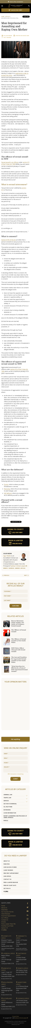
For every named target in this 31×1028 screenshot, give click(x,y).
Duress (6, 484)
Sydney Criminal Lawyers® (21, 1018)
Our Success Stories (10, 867)
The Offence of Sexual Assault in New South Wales (18, 640)
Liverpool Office (9, 953)
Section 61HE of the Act (8, 240)
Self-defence (8, 493)
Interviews (7, 810)
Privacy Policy (15, 1016)
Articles (7, 16)
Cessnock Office (23, 998)
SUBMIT (15, 779)
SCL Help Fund (8, 807)
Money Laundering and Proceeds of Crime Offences (15, 816)
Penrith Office (22, 968)
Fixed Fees (7, 864)
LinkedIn (17, 568)
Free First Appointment (11, 873)
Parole (6, 820)
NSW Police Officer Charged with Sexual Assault (18, 649)
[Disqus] (15, 707)
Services (6, 800)
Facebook (11, 568)
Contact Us (7, 879)
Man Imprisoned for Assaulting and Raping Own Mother (14, 26)
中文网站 (6, 891)
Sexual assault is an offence (9, 162)
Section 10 (7, 888)
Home (2, 16)
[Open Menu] (2, 5)
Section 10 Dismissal (10, 803)
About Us (7, 861)
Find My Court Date (10, 885)
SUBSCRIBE (15, 606)
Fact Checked (7, 37)
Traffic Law (7, 797)
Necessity (7, 489)
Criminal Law (8, 794)
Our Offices (7, 876)
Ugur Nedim (8, 35)
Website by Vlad (16, 1024)
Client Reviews (8, 870)
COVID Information (10, 813)
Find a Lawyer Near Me (11, 882)
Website (5, 568)
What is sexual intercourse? (14, 184)
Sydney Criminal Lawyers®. (19, 566)
